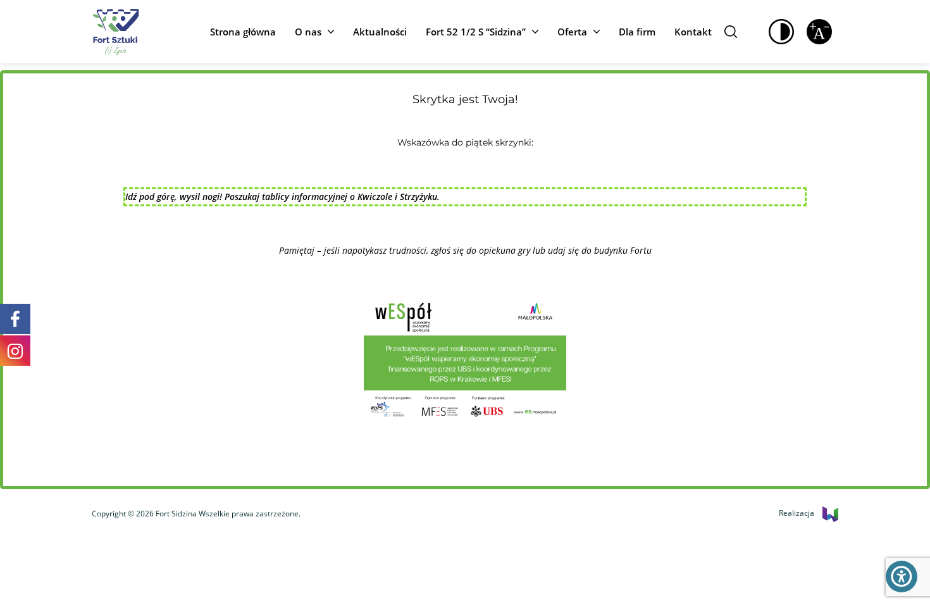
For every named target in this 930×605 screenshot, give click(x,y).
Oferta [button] (572, 31)
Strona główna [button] (243, 31)
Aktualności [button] (380, 31)
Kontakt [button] (693, 31)
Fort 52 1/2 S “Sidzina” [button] (476, 31)
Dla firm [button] (637, 31)
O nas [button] (308, 31)
